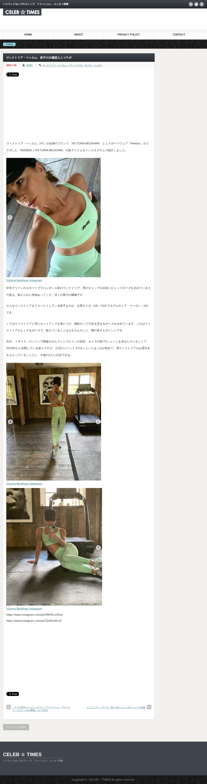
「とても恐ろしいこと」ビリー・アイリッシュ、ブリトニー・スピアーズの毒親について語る (41, 708)
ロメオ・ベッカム (93, 65)
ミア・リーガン (75, 65)
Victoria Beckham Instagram (24, 280)
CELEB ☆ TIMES (22, 754)
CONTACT (179, 34)
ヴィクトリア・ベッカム (54, 65)
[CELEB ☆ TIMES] (22, 14)
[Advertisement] (78, 107)
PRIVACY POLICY (129, 34)
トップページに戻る (16, 727)
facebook (202, 4)
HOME (28, 34)
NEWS (29, 65)
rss (191, 4)
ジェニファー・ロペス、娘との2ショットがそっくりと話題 (115, 707)
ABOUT (78, 34)
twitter (196, 4)
